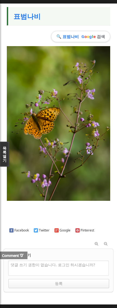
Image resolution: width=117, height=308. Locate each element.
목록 (5, 154)
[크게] (96, 244)
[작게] (105, 244)
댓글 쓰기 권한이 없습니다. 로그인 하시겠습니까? (53, 264)
